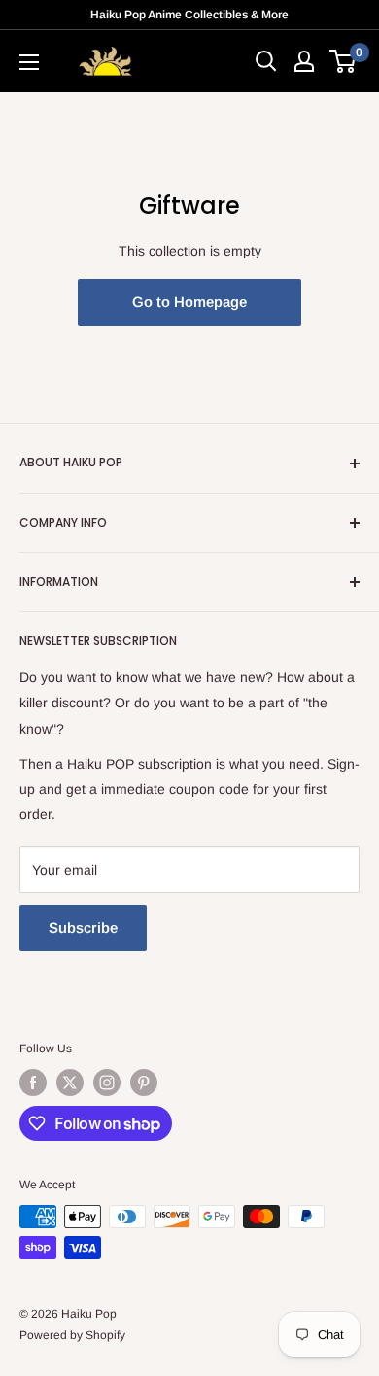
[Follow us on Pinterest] (143, 1082)
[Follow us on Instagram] (107, 1082)
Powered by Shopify (72, 1335)
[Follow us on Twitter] (70, 1082)
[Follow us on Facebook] (33, 1082)
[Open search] (266, 61)
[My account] (304, 61)
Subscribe (83, 927)
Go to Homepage (189, 301)
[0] (343, 61)
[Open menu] (29, 62)
